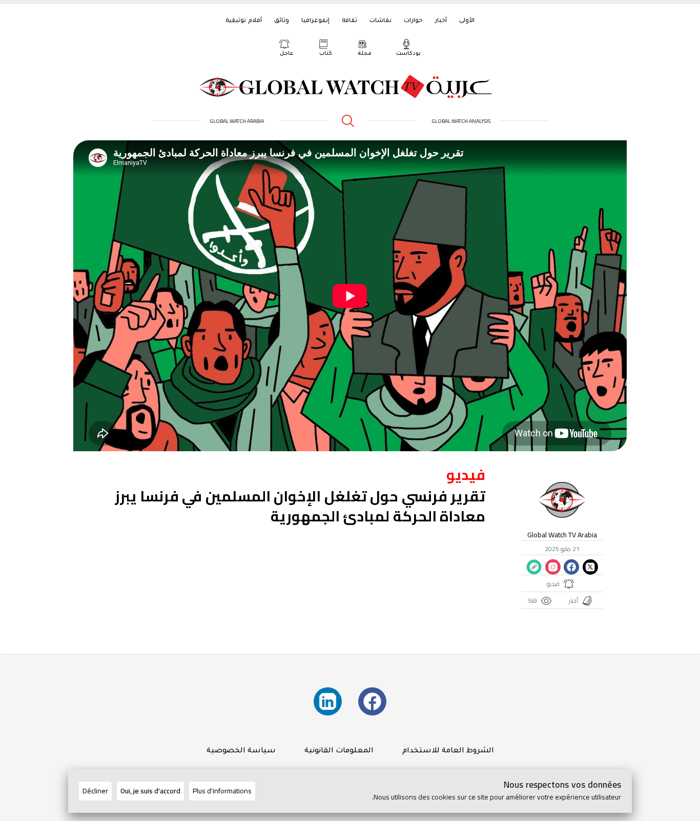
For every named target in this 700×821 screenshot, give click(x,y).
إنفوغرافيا (315, 21)
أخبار (441, 21)
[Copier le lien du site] (534, 567)
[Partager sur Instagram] (553, 567)
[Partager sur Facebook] (571, 567)
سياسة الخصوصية (241, 751)
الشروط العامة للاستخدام (448, 751)
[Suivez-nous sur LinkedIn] (328, 701)
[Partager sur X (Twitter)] (590, 567)
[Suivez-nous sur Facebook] (372, 701)
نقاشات (380, 21)
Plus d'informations (222, 790)
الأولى (467, 21)
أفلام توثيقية (243, 21)
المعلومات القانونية (339, 751)
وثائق (281, 21)
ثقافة (349, 21)
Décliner (95, 790)
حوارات (413, 21)
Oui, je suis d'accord (150, 790)
